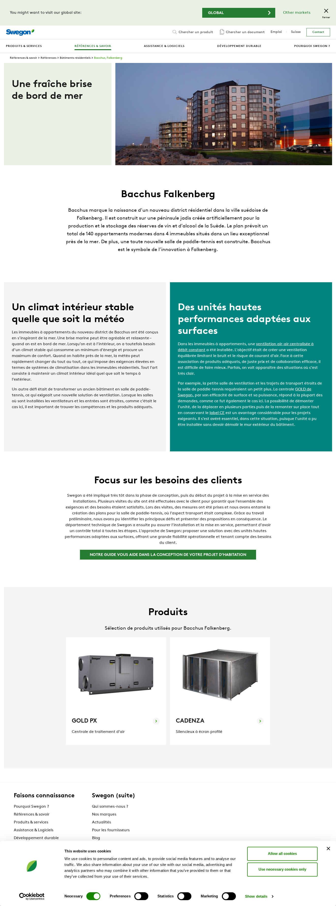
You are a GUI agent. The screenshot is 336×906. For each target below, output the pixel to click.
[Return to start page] (20, 32)
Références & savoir (23, 58)
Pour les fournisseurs (111, 830)
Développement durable (36, 838)
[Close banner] (328, 848)
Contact (318, 32)
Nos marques (104, 815)
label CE (217, 413)
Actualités (101, 822)
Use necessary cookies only (282, 869)
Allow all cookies (282, 853)
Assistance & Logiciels (33, 830)
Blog (96, 838)
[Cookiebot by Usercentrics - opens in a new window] (31, 896)
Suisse (296, 32)
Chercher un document (245, 32)
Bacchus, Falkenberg (108, 58)
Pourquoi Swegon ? (31, 807)
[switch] (141, 896)
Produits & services (31, 822)
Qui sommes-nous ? (110, 807)
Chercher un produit (195, 32)
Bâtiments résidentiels (75, 58)
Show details (256, 896)
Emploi (276, 32)
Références (48, 58)
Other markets (296, 13)
